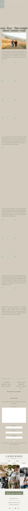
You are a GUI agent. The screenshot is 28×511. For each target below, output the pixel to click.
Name (14, 425)
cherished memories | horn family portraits (6, 384)
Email (14, 430)
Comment (14, 406)
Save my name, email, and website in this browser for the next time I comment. (14, 443)
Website (14, 435)
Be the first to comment (14, 391)
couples (18, 378)
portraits (23, 378)
